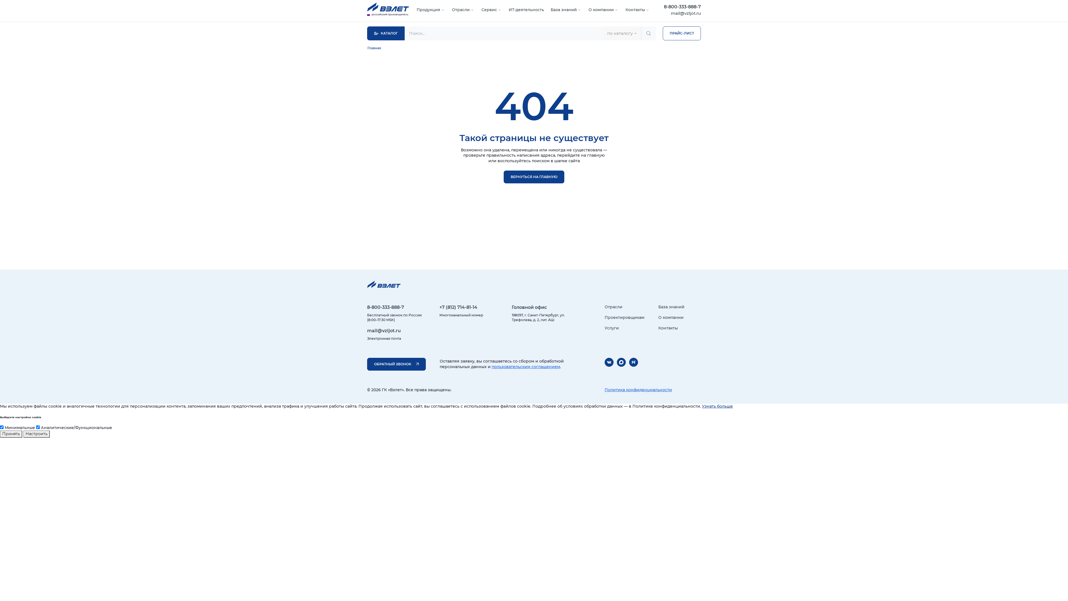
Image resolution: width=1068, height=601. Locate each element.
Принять (11, 433)
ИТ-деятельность (526, 9)
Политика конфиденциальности (638, 389)
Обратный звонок (392, 364)
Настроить (37, 433)
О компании (601, 9)
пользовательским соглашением (526, 366)
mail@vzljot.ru (686, 13)
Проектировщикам (624, 317)
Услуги (612, 328)
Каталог (389, 33)
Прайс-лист (682, 33)
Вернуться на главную (534, 177)
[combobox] (622, 33)
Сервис (489, 9)
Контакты (635, 9)
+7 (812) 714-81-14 (458, 307)
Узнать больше (717, 406)
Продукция (428, 9)
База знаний (564, 9)
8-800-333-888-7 (682, 6)
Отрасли (461, 9)
